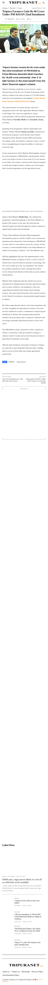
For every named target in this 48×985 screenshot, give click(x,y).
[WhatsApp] (22, 368)
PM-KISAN (11, 362)
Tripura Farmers (21, 362)
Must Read (12, 8)
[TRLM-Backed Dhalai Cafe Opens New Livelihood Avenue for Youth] (7, 931)
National (4, 876)
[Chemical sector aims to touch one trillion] (7, 903)
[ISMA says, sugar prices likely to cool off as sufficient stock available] (22, 861)
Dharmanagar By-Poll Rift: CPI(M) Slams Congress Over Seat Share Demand (36, 381)
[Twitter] (17, 368)
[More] (33, 368)
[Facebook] (12, 368)
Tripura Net (11, 19)
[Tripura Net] (3, 19)
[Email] (28, 368)
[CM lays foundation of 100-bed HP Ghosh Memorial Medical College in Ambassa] (7, 916)
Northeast (4, 8)
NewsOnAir (11, 876)
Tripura (20, 8)
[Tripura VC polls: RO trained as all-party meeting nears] (7, 944)
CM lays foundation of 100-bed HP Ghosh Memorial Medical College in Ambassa (27, 916)
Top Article (17, 912)
